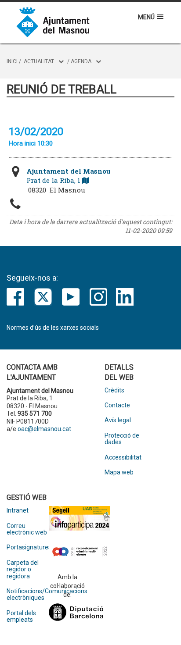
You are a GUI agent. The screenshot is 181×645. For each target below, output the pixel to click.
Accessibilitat (123, 457)
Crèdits (114, 390)
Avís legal (118, 420)
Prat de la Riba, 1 (68, 176)
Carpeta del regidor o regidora (23, 569)
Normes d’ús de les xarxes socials (53, 327)
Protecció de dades (122, 438)
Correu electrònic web (27, 529)
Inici (12, 61)
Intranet (18, 510)
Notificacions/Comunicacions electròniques (28, 594)
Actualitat (39, 61)
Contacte (117, 405)
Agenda (81, 61)
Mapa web (119, 472)
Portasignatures (28, 547)
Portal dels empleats (21, 616)
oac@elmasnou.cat (44, 428)
